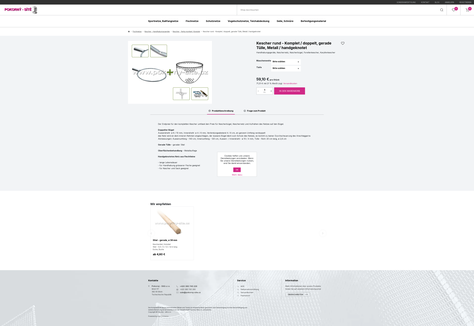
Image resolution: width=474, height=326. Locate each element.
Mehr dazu (237, 175)
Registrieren (465, 2)
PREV (151, 233)
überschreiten (295, 294)
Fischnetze (192, 21)
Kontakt (425, 2)
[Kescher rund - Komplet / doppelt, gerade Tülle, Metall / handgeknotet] (170, 72)
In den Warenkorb (289, 91)
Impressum (245, 295)
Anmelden (449, 2)
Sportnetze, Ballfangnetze (163, 21)
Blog (437, 2)
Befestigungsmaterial (313, 21)
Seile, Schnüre (285, 21)
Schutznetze (213, 21)
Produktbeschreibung (222, 111)
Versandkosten (290, 83)
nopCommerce (163, 316)
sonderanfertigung (406, 2)
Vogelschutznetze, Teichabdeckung (248, 21)
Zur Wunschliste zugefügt (342, 43)
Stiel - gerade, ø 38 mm (165, 240)
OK (237, 170)
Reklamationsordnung (250, 289)
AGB (242, 286)
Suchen (442, 10)
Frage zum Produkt (256, 111)
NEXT (323, 233)
